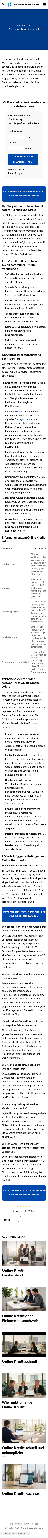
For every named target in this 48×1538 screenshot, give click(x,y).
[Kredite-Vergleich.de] (23, 4)
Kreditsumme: (15, 131)
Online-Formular (14, 411)
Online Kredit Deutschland (13, 1272)
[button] (3, 4)
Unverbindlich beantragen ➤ (23, 159)
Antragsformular (24, 419)
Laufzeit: (12, 142)
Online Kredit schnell (19, 1361)
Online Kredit (24, 25)
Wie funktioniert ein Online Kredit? (18, 1404)
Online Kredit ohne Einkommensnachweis (20, 1318)
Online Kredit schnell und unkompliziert (23, 1450)
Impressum (16, 1524)
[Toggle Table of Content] (15, 1220)
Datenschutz (31, 1524)
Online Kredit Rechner (20, 1493)
